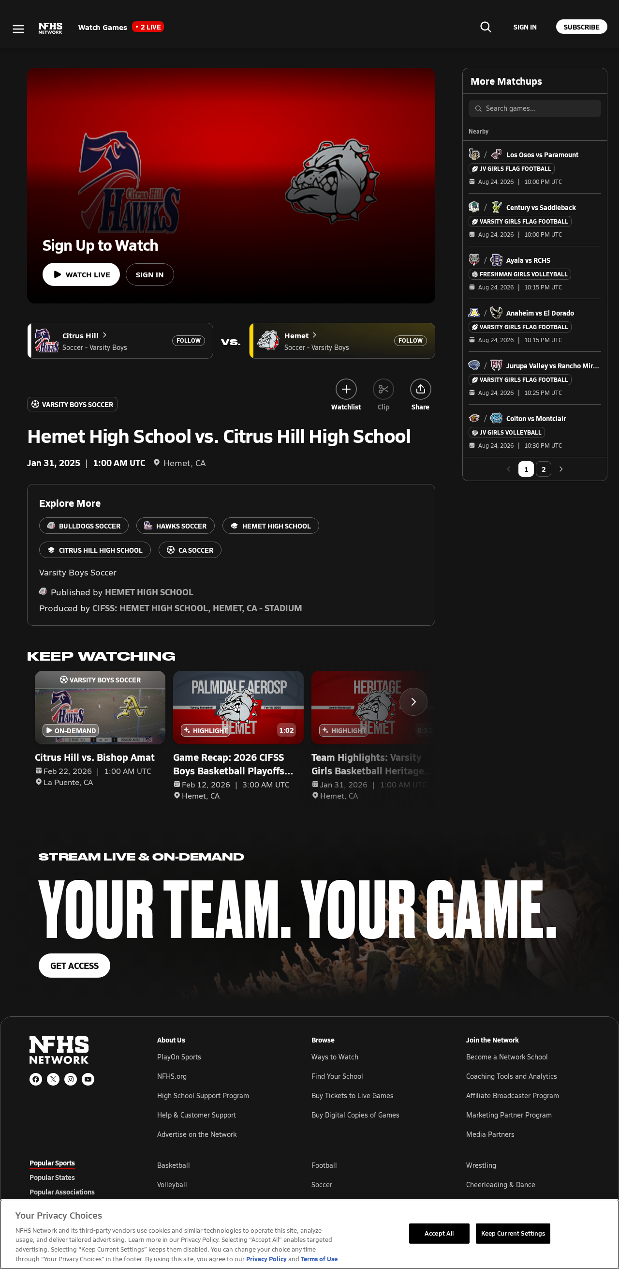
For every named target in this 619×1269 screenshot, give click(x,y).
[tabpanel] (373, 1184)
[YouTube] (88, 1079)
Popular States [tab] (52, 1177)
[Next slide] (413, 702)
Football (324, 1165)
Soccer (321, 1184)
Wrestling (481, 1165)
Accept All (439, 1233)
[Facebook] (35, 1079)
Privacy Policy (266, 1258)
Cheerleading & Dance (500, 1184)
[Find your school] (485, 26)
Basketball (173, 1165)
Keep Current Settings (513, 1233)
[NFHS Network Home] (51, 28)
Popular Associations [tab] (62, 1191)
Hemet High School (149, 592)
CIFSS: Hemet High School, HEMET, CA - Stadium (197, 608)
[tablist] (77, 1177)
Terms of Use (319, 1258)
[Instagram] (70, 1079)
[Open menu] (18, 29)
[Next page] (561, 469)
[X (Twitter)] (53, 1079)
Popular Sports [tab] (52, 1162)
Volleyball (172, 1184)
